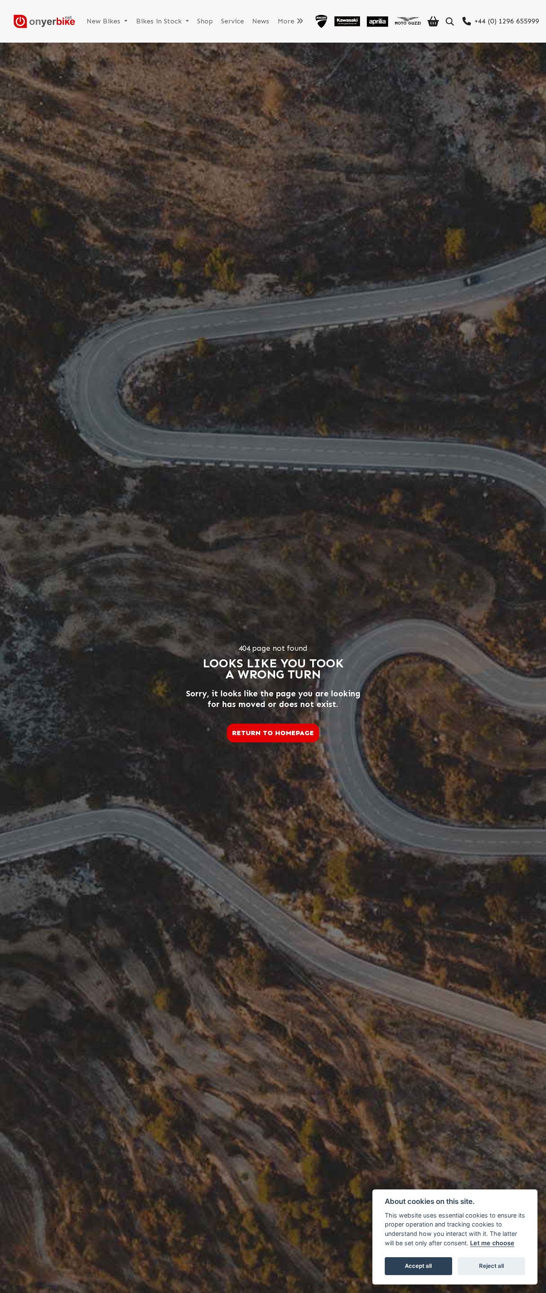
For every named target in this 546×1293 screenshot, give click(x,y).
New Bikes (104, 21)
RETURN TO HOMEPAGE (273, 733)
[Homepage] (41, 21)
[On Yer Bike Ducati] (321, 21)
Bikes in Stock (160, 21)
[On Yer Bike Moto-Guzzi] (408, 21)
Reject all (491, 1265)
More (287, 21)
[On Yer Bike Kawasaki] (347, 21)
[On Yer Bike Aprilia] (377, 21)
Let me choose (492, 1243)
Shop (205, 21)
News (260, 21)
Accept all (418, 1265)
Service (232, 21)
